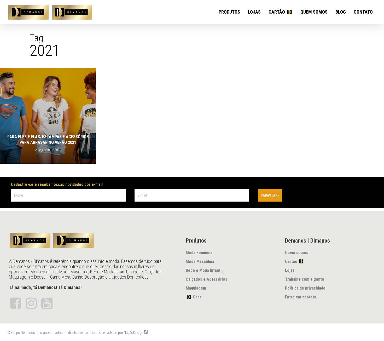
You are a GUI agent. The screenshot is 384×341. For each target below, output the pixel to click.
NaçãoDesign (133, 333)
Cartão (293, 261)
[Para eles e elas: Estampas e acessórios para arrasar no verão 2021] (48, 116)
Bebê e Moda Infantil (204, 270)
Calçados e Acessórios (206, 279)
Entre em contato (300, 297)
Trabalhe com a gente (304, 279)
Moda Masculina (200, 261)
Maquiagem (196, 288)
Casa (193, 297)
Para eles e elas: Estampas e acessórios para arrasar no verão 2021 (48, 139)
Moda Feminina (199, 252)
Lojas (290, 270)
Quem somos (296, 252)
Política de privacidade (305, 288)
